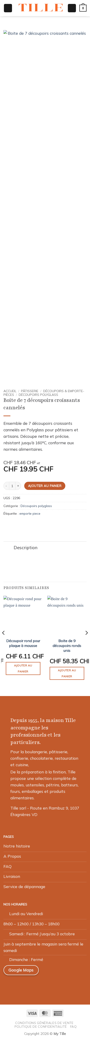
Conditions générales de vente (44, 1023)
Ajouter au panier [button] (23, 668)
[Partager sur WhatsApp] (6, 524)
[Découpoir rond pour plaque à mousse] (23, 615)
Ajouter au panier (44, 486)
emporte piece (29, 513)
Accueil (9, 391)
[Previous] (3, 642)
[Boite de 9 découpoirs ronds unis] (67, 615)
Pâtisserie (29, 391)
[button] (8, 8)
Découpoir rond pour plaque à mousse (23, 643)
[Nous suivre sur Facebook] (9, 985)
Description (25, 547)
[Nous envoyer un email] (31, 985)
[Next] (86, 642)
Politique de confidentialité (41, 1026)
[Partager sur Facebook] (13, 524)
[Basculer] (8, 548)
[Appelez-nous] (41, 985)
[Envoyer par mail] (19, 524)
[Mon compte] (72, 8)
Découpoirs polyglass (38, 395)
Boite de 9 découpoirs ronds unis (67, 645)
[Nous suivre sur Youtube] (52, 985)
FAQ (73, 1026)
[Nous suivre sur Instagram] (20, 985)
